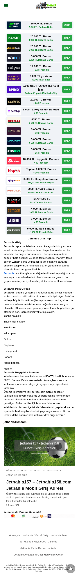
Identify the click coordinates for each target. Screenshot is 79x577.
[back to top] (70, 568)
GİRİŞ (67, 25)
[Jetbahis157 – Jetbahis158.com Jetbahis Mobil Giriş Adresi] (39, 446)
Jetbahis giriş (52, 470)
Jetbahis (9, 273)
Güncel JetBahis (17, 470)
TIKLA (67, 38)
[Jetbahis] (46, 5)
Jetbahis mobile (16, 475)
